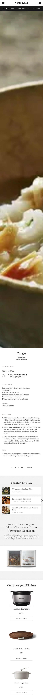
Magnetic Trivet (21, 649)
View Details (21, 618)
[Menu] (3, 2)
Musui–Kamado (22, 609)
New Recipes (9, 8)
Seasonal (37, 8)
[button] (1, 500)
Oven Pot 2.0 (21, 683)
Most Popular (24, 8)
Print (29, 468)
